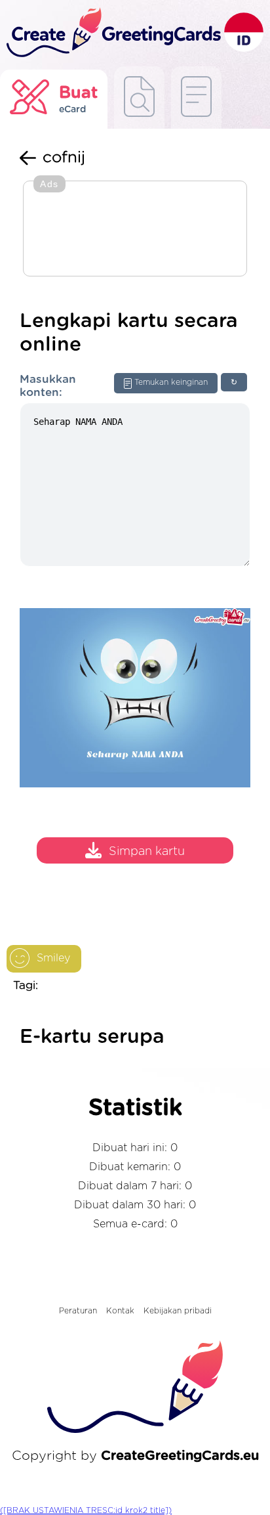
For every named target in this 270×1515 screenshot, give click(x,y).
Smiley (53, 958)
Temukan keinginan (171, 382)
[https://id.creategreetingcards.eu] (112, 33)
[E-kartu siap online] (196, 97)
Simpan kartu (147, 852)
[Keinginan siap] (139, 97)
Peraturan (78, 1311)
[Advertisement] (135, 230)
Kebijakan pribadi (178, 1311)
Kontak (120, 1311)
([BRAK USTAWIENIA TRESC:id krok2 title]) (86, 1510)
